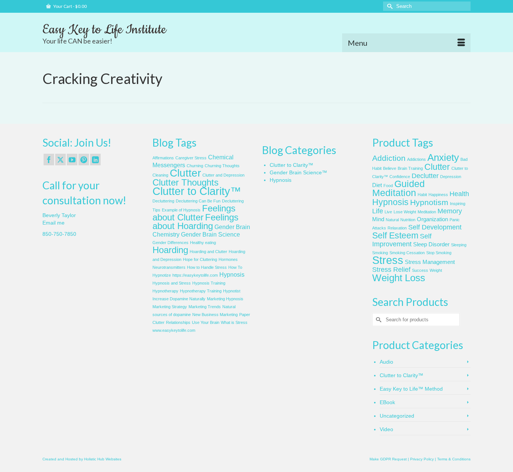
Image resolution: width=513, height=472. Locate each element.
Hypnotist (231, 291)
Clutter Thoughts (185, 182)
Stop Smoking (438, 252)
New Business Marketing (215, 314)
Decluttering (163, 201)
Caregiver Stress (191, 158)
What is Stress (234, 322)
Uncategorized (397, 416)
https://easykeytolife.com (195, 275)
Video (386, 429)
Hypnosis (231, 274)
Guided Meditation (398, 188)
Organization (432, 219)
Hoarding (170, 250)
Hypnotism (429, 202)
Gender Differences (170, 242)
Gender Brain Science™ (298, 172)
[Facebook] (49, 159)
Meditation (427, 212)
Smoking (380, 252)
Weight (436, 270)
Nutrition (407, 219)
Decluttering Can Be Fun (198, 201)
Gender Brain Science (210, 234)
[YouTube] (72, 159)
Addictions (416, 159)
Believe (389, 168)
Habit (422, 194)
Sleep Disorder (431, 244)
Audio (386, 362)
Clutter (185, 173)
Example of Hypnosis (181, 210)
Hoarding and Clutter (208, 251)
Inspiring (457, 203)
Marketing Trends (205, 306)
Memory (450, 211)
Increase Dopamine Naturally (178, 299)
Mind (378, 219)
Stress (387, 260)
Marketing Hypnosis (225, 299)
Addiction (389, 158)
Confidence (399, 176)
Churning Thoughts (222, 165)
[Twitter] (60, 159)
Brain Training (410, 168)
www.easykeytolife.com (173, 330)
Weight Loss (398, 277)
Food (388, 185)
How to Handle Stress (207, 267)
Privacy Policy (422, 459)
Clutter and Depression (223, 175)
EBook (387, 402)
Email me (53, 223)
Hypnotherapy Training (201, 291)
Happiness (438, 194)
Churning (195, 165)
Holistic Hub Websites (102, 459)
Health (459, 194)
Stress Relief (391, 269)
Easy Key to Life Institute (104, 29)
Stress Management (430, 262)
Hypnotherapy (165, 291)
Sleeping (458, 245)
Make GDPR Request (388, 459)
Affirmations (163, 158)
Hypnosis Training (208, 283)
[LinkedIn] (95, 159)
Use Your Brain (205, 322)
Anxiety (443, 157)
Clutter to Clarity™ (196, 191)
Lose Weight (405, 212)
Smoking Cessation (407, 252)
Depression (450, 176)
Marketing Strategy (169, 306)
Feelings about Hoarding (195, 221)
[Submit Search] (388, 6)
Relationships (178, 322)
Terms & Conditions (454, 459)
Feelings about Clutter (193, 212)
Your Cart (70, 6)
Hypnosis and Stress (171, 283)
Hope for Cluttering (200, 259)
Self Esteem (395, 235)
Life (377, 211)
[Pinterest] (83, 159)
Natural (392, 219)
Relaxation (397, 228)
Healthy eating (203, 242)
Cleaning (160, 175)
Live (388, 212)
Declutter (425, 176)
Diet (377, 185)
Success (420, 270)
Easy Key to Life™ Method (411, 389)
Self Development (435, 227)
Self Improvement (402, 240)
